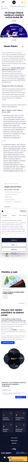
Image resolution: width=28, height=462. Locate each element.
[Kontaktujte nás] (22, 2)
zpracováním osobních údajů (14, 393)
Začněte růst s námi (8, 342)
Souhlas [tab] (5, 215)
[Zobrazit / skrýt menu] (2, 2)
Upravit (13, 244)
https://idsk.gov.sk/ (12, 106)
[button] (18, 458)
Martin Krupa (5, 295)
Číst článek (21, 303)
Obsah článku (10, 46)
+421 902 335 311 (15, 254)
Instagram (5, 457)
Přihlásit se (19, 397)
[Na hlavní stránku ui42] (14, 2)
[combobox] (25, 2)
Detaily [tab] (14, 215)
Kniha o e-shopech (6, 289)
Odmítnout (14, 249)
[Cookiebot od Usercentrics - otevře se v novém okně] (20, 211)
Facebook (8, 457)
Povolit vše (14, 240)
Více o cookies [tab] (22, 215)
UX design (14, 20)
